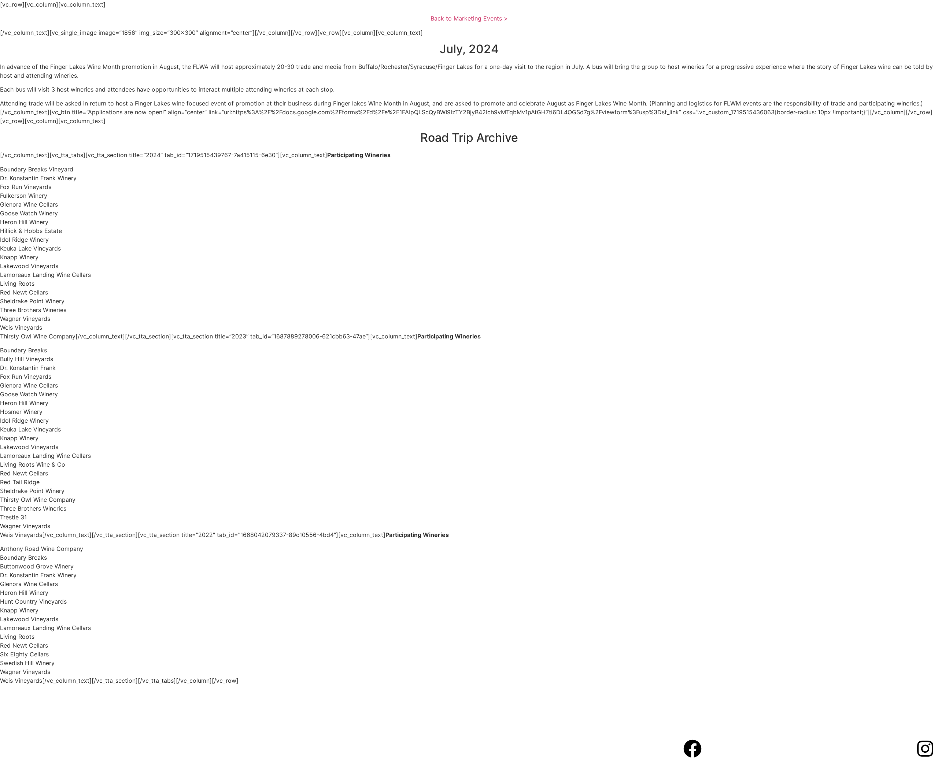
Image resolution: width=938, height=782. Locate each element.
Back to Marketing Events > (469, 18)
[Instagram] (925, 749)
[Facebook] (692, 749)
